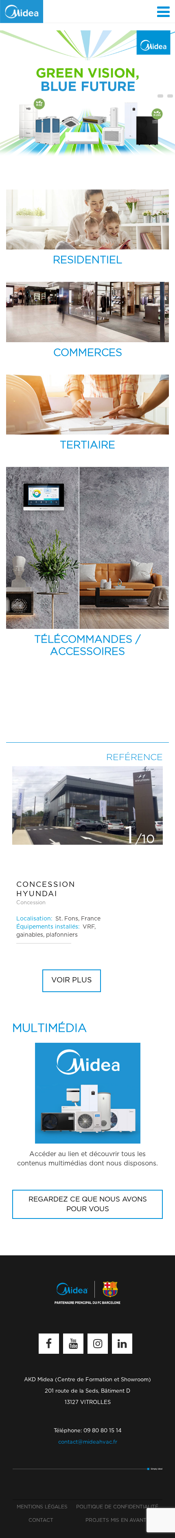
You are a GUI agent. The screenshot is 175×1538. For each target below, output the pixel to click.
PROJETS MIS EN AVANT (116, 1520)
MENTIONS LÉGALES (42, 1506)
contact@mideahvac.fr (87, 1442)
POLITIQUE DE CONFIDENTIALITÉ (117, 1506)
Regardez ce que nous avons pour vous (87, 1204)
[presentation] (160, 96)
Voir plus (71, 980)
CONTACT (40, 1520)
